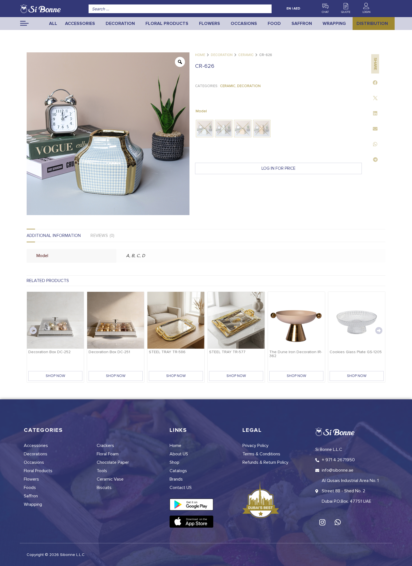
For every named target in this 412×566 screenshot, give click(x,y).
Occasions (244, 23)
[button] (375, 82)
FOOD (274, 23)
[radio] (204, 128)
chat (325, 12)
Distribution (372, 23)
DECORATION (120, 23)
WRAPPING (334, 23)
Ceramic (246, 55)
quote (345, 12)
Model (201, 111)
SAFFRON (301, 23)
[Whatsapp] (338, 522)
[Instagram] (322, 522)
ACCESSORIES (80, 23)
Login (366, 12)
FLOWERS (209, 23)
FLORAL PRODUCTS (166, 23)
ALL (53, 23)
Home (200, 55)
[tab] (59, 235)
